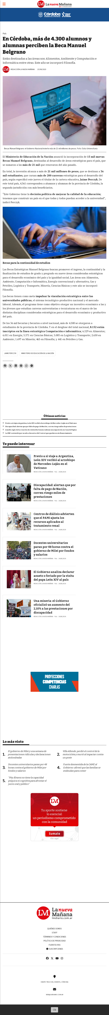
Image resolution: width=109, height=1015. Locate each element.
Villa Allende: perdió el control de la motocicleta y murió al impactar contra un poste (83, 754)
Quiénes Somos (54, 928)
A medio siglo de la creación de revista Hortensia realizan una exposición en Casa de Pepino (41, 430)
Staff (54, 932)
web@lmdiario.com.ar (54, 994)
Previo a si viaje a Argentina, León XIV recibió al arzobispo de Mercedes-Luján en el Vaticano (41, 423)
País (4, 33)
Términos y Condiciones (54, 936)
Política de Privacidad (54, 940)
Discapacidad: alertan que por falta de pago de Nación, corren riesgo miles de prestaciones (40, 426)
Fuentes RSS (54, 944)
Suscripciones (56, 948)
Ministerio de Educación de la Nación (37, 353)
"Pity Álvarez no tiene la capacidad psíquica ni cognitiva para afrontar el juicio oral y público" (27, 780)
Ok (54, 1009)
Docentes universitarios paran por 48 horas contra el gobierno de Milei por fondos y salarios (27, 767)
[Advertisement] (54, 390)
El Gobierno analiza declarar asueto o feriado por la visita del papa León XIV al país (54, 576)
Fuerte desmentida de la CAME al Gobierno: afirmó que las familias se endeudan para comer (81, 767)
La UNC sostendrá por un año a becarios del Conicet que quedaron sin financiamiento (38, 433)
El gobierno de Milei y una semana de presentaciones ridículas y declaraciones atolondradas (29, 754)
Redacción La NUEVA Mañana (23, 69)
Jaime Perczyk (10, 353)
